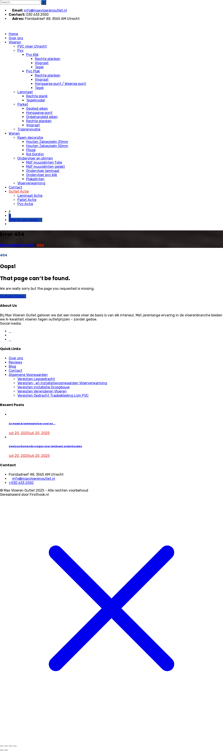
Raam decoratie (30, 137)
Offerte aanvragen (24, 220)
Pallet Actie (26, 200)
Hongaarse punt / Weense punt (60, 84)
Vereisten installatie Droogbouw (43, 387)
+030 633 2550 (21, 483)
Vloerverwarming (31, 183)
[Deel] (10, 746)
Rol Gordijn (35, 154)
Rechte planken (47, 59)
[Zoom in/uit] (1, 746)
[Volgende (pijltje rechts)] (6, 750)
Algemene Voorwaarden (28, 375)
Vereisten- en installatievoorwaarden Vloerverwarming (62, 383)
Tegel (39, 67)
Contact (15, 187)
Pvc (20, 50)
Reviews (15, 362)
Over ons (16, 38)
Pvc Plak (33, 71)
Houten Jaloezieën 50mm (47, 146)
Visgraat (42, 63)
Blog (12, 366)
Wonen (14, 133)
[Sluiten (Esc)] (15, 746)
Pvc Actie (25, 204)
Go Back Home (12, 296)
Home (13, 34)
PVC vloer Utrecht (32, 46)
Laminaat (25, 92)
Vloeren (15, 42)
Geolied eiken (37, 108)
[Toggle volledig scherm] (6, 746)
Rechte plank (36, 96)
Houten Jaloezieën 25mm (47, 142)
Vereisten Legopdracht (36, 379)
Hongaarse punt (39, 113)
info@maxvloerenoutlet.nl (45, 10)
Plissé (30, 150)
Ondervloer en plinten (35, 158)
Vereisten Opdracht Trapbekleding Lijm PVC (53, 395)
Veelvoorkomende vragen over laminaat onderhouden (45, 446)
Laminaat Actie (29, 196)
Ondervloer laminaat (42, 171)
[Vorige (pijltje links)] (1, 750)
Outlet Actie (19, 191)
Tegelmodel (35, 100)
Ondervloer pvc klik (41, 175)
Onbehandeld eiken (42, 117)
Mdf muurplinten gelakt (45, 167)
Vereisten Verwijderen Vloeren (42, 391)
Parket (22, 104)
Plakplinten (35, 179)
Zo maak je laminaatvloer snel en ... (32, 423)
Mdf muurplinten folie (44, 162)
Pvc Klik (32, 55)
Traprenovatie (28, 129)
